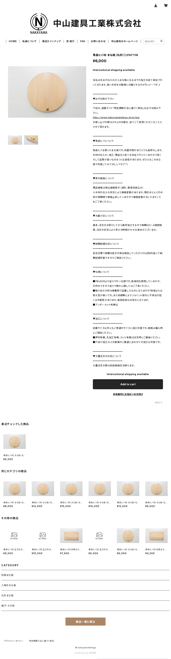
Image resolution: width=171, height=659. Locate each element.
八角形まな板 (8, 585)
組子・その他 (8, 605)
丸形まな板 (7, 595)
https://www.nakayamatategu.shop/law (116, 117)
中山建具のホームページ (124, 41)
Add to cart (128, 384)
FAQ (82, 41)
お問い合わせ (98, 41)
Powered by (82, 653)
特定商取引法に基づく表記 (41, 641)
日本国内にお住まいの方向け (128, 394)
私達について (29, 41)
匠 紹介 (70, 41)
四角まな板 (7, 575)
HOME (13, 41)
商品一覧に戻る (85, 621)
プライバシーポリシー (14, 641)
